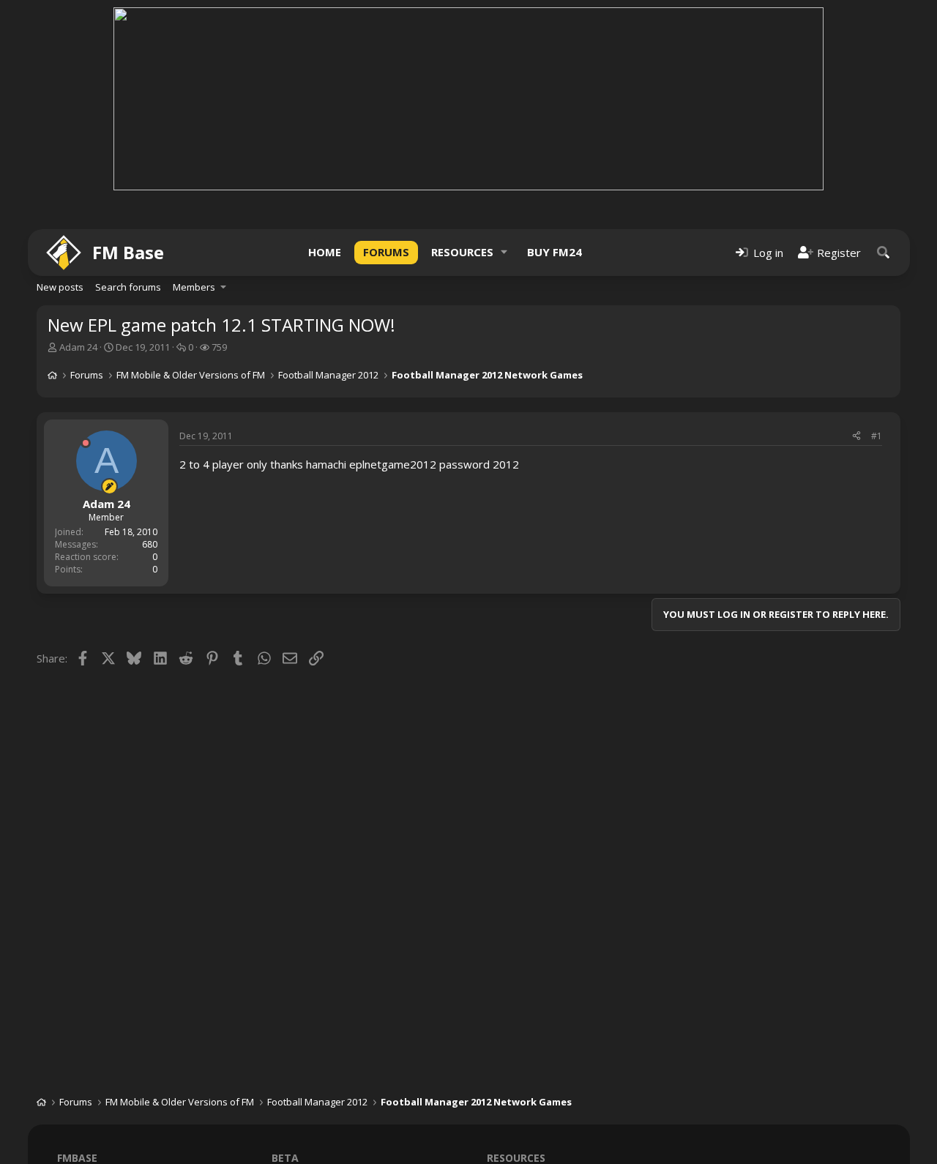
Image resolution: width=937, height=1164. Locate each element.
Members (194, 287)
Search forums (128, 287)
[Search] (883, 252)
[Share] (856, 436)
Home (324, 252)
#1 (876, 436)
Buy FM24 (554, 252)
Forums (386, 252)
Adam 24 (78, 347)
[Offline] (86, 443)
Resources (462, 252)
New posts (60, 287)
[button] (504, 252)
